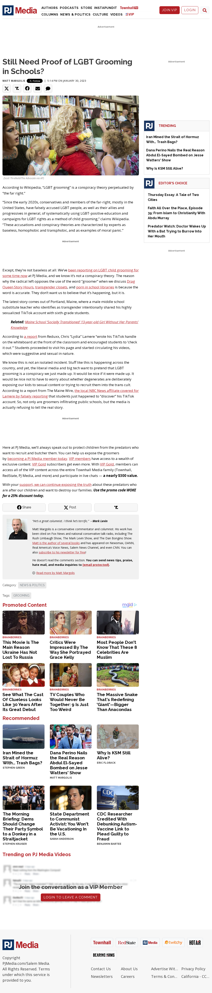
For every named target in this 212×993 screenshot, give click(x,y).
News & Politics (75, 14)
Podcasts (69, 8)
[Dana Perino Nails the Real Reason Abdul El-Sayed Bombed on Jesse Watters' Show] (71, 736)
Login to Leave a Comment (70, 897)
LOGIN (190, 10)
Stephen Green (14, 767)
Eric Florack (106, 762)
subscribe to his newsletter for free (62, 552)
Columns (49, 14)
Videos (116, 14)
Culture (100, 14)
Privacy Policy (193, 968)
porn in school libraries (95, 287)
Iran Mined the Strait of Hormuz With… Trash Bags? (22, 757)
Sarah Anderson (62, 838)
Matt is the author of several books (56, 543)
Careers (128, 976)
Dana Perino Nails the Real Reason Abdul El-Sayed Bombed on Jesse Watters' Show (69, 762)
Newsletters (102, 976)
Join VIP (169, 10)
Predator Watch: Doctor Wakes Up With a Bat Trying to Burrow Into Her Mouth (177, 231)
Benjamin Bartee (109, 843)
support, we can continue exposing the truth (55, 484)
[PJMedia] (19, 10)
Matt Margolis (13, 81)
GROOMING (21, 595)
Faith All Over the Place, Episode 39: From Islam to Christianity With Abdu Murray (176, 213)
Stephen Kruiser (15, 843)
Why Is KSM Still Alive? (113, 755)
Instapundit (105, 8)
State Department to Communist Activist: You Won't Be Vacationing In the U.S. (69, 823)
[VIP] (130, 14)
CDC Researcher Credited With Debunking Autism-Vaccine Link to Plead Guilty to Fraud (117, 826)
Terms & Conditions (165, 976)
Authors (49, 8)
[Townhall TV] (130, 7)
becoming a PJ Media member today (37, 458)
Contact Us (101, 968)
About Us (129, 968)
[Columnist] (19, 529)
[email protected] (96, 565)
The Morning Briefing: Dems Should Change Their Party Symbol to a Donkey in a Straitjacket (23, 826)
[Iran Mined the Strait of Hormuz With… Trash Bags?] (24, 736)
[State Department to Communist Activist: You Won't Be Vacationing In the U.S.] (71, 797)
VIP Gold (39, 464)
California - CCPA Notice (195, 976)
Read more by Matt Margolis (55, 573)
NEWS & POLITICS (32, 585)
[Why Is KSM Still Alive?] (118, 736)
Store (86, 8)
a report (30, 336)
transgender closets (51, 287)
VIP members (80, 458)
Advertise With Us (165, 968)
